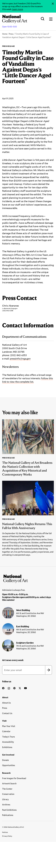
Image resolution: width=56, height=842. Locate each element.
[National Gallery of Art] (28, 578)
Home (4, 34)
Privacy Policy (7, 836)
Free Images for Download (14, 778)
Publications (7, 815)
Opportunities (8, 765)
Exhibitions (7, 747)
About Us (6, 702)
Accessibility (8, 741)
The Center (7, 788)
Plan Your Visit (8, 726)
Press (11, 34)
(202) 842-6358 (7, 310)
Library (5, 799)
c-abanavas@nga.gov (10, 308)
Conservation (8, 794)
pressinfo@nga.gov (20, 358)
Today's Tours (8, 736)
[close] (53, 3)
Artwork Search (9, 783)
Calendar (6, 731)
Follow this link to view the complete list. (27, 380)
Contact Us (7, 713)
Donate (5, 760)
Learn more (17, 9)
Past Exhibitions (9, 809)
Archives (6, 804)
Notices (5, 832)
